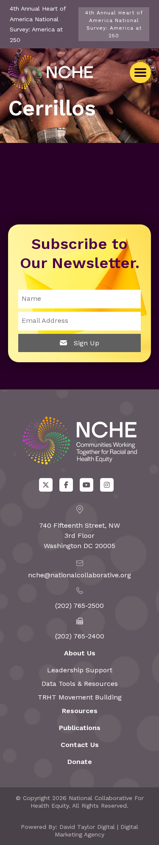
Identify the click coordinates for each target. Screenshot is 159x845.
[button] (140, 72)
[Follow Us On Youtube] (86, 485)
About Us (79, 653)
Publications (79, 728)
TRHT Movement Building (80, 697)
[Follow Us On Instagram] (107, 485)
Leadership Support (79, 670)
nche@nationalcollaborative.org (79, 575)
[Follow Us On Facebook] (66, 485)
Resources (80, 711)
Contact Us (80, 745)
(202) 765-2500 (79, 606)
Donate (79, 762)
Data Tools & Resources (80, 684)
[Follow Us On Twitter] (46, 485)
